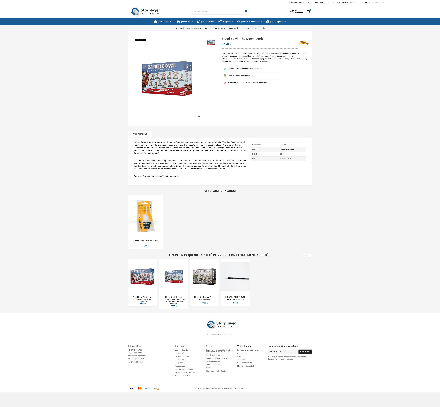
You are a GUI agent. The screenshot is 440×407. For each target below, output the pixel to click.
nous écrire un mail (287, 2)
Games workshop (287, 149)
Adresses (241, 360)
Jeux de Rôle (180, 353)
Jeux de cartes (181, 360)
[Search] (246, 11)
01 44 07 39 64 (137, 362)
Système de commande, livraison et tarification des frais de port (219, 351)
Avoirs (239, 356)
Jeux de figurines (182, 356)
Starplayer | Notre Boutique (217, 371)
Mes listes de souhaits (246, 366)
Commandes (242, 353)
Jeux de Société (181, 350)
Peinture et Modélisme (184, 369)
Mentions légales (213, 355)
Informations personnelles (248, 350)
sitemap (209, 368)
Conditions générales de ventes (219, 358)
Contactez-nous (212, 365)
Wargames (179, 363)
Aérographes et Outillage (185, 372)
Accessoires (180, 366)
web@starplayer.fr (138, 359)
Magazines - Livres (182, 376)
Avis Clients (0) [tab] (140, 134)
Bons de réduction (244, 363)
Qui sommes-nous (213, 361)
